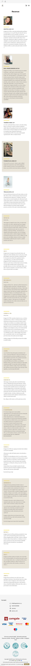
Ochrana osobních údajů (10, 636)
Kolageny (26, 638)
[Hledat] (2, 1)
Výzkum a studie (20, 638)
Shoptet (13, 660)
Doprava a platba (6, 638)
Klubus (19, 660)
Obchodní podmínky (22, 636)
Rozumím (27, 664)
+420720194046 (15, 606)
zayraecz (14, 608)
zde (22, 664)
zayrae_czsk (15, 611)
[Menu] (29, 5)
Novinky (13, 638)
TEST (15, 640)
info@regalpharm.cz (17, 603)
